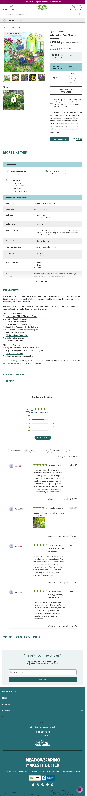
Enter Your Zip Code (58, 58)
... (8, 28)
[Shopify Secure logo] (35, 778)
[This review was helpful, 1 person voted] (70, 499)
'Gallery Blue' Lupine (15, 338)
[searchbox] (16, 450)
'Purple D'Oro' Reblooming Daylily (28, 350)
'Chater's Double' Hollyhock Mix (27, 348)
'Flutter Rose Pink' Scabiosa (18, 319)
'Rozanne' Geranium (14, 340)
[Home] (4, 27)
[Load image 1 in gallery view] (7, 78)
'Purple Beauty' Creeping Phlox (19, 324)
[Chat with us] (79, 789)
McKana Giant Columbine (17, 335)
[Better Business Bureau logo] (49, 778)
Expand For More (42, 282)
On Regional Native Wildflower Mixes (46, 2)
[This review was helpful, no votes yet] (70, 582)
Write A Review (42, 438)
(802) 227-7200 (43, 732)
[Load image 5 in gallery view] (42, 78)
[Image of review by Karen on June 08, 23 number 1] (39, 522)
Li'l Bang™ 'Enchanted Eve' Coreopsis (22, 329)
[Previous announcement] (4, 1)
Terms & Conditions (53, 771)
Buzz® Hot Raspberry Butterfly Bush (22, 327)
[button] (5, 8)
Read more (54, 492)
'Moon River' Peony (14, 353)
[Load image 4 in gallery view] (33, 78)
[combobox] (39, 451)
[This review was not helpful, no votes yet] (75, 499)
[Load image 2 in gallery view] (16, 78)
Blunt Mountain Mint (15, 332)
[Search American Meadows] (79, 14)
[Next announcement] (80, 1)
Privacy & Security (37, 771)
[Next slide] (41, 52)
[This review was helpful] (70, 536)
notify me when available (66, 90)
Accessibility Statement (71, 771)
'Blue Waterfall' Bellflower (17, 321)
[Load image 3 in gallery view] (24, 78)
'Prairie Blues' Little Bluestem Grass (21, 316)
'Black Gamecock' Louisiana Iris (19, 356)
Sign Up (42, 679)
